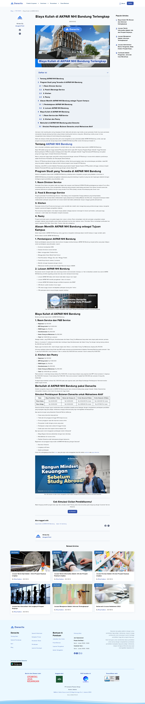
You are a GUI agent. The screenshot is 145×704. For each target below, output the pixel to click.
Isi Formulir (72, 365)
